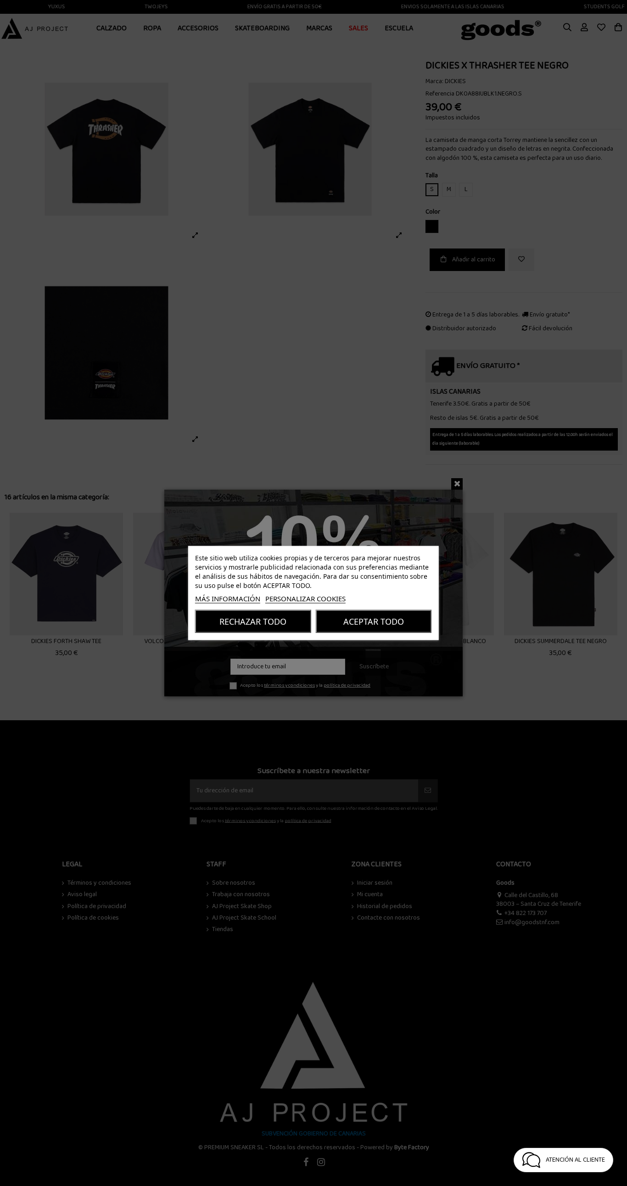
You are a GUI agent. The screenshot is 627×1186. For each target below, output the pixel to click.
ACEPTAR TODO (373, 621)
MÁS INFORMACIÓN (227, 598)
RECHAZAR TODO (252, 621)
